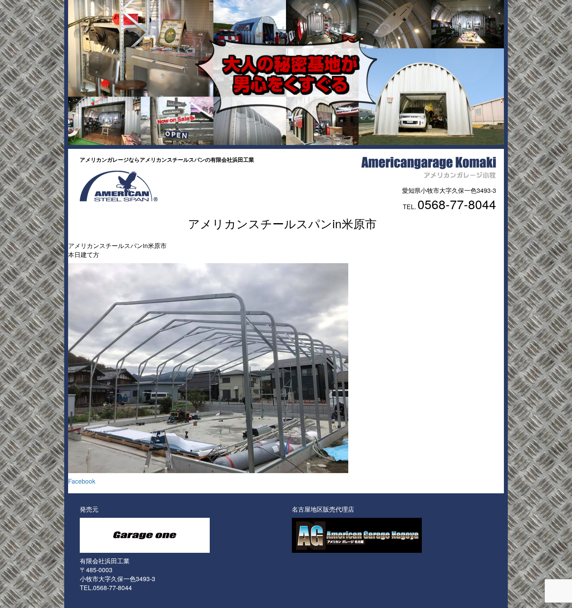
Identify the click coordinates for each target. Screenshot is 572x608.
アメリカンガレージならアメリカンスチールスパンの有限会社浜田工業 (167, 159)
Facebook (81, 481)
